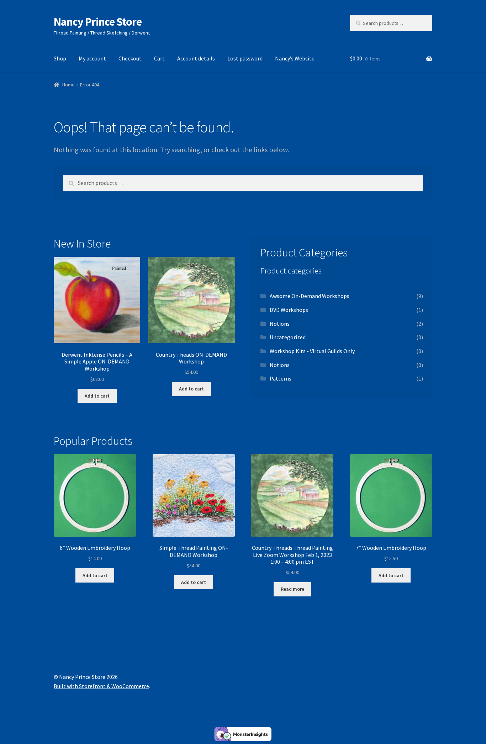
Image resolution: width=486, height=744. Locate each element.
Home (68, 84)
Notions (280, 323)
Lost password (245, 58)
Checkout (130, 58)
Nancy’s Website (295, 58)
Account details (196, 58)
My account (92, 58)
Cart (159, 58)
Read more (292, 589)
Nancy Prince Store (98, 22)
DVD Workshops (289, 309)
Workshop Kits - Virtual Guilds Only (312, 351)
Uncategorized (288, 337)
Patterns (280, 378)
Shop (60, 58)
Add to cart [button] (97, 396)
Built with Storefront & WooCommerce (101, 686)
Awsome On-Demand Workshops (309, 295)
